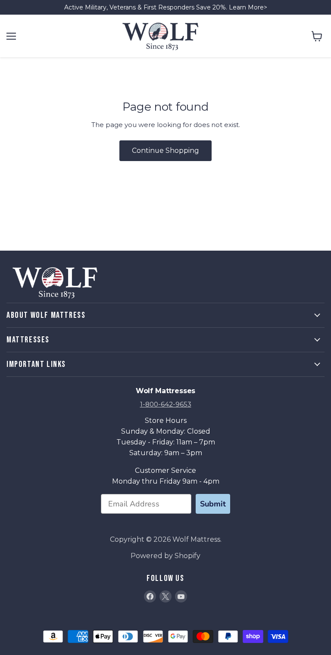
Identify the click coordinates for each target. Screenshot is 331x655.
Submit (213, 504)
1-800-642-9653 (165, 404)
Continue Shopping (165, 150)
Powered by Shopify (165, 556)
